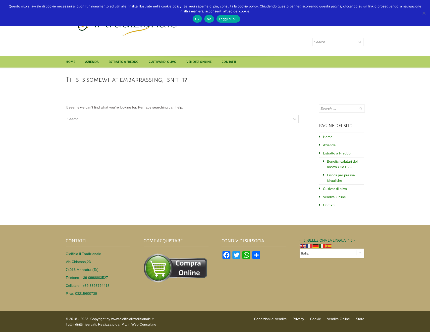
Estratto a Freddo (123, 62)
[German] (316, 246)
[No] (423, 13)
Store (360, 319)
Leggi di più (228, 19)
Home (70, 62)
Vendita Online (199, 62)
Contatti (228, 62)
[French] (309, 246)
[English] (303, 246)
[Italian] (322, 246)
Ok (197, 19)
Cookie (315, 319)
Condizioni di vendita (270, 319)
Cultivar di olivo (162, 62)
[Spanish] (328, 246)
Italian (306, 253)
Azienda (92, 62)
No (209, 19)
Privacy (298, 319)
